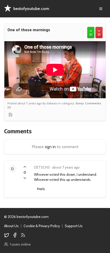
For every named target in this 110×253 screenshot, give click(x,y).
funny (79, 103)
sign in (50, 146)
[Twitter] (6, 235)
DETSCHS (42, 167)
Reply (41, 189)
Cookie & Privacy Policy (42, 226)
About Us (11, 226)
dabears (52, 103)
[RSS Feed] (23, 235)
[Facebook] (14, 235)
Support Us (74, 226)
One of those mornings (28, 29)
